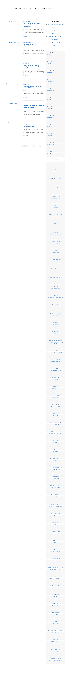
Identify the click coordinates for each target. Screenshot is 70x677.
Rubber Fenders (55, 544)
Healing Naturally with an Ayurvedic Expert (31, 125)
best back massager (55, 189)
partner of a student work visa (55, 485)
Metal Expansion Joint (55, 449)
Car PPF (55, 221)
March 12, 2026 (18, 103)
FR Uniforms (55, 322)
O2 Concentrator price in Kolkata (55, 467)
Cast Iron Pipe (55, 232)
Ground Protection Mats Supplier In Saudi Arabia (55, 343)
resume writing (55, 540)
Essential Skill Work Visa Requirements (55, 293)
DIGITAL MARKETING (26, 21)
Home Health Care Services (55, 361)
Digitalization (55, 270)
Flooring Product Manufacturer (55, 311)
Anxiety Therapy (55, 176)
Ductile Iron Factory (55, 275)
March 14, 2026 (18, 21)
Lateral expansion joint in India (55, 406)
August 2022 (49, 151)
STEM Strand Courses (55, 594)
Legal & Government (55, 411)
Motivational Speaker (55, 456)
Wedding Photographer (55, 649)
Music (56, 460)
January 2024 (49, 113)
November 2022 (49, 144)
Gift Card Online (56, 329)
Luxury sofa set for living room (55, 435)
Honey (55, 375)
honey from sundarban (55, 377)
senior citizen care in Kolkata (55, 553)
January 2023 (49, 140)
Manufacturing (37, 8)
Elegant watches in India (55, 288)
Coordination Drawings (55, 241)
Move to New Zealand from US (55, 458)
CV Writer (55, 261)
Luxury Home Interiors (55, 431)
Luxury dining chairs (55, 424)
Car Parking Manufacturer (55, 216)
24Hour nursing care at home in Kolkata (55, 162)
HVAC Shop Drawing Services (55, 384)
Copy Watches (55, 243)
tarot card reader (55, 605)
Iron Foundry (55, 397)
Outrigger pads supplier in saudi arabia (55, 476)
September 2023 (50, 122)
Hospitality (29, 8)
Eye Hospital (55, 302)
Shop (55, 576)
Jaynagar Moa (55, 402)
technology (55, 607)
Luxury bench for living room (55, 422)
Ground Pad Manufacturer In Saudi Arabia (55, 338)
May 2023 (48, 131)
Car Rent (55, 223)
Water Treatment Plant (55, 641)
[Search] (64, 3)
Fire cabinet (55, 306)
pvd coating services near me (55, 517)
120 (21, 146)
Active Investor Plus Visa (55, 167)
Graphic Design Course (55, 331)
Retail (50, 8)
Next (40, 146)
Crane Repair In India (55, 250)
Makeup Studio (55, 440)
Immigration (55, 386)
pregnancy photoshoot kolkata (55, 508)
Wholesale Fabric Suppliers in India (55, 660)
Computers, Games (55, 239)
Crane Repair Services (55, 252)
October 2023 (49, 119)
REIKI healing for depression (55, 531)
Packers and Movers (55, 478)
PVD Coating (55, 515)
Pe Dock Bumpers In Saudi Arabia (55, 487)
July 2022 (48, 153)
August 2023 (49, 124)
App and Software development (55, 178)
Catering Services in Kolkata (55, 234)
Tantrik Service (55, 603)
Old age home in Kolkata (55, 469)
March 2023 (49, 135)
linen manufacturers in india (55, 417)
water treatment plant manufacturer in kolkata (55, 644)
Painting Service (55, 480)
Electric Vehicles (55, 284)
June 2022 (48, 155)
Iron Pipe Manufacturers (55, 399)
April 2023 (48, 133)
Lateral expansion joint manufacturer (55, 408)
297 (35, 146)
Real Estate (44, 8)
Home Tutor (55, 368)
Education (15, 8)
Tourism (55, 621)
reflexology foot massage (55, 526)
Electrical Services (55, 286)
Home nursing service (55, 366)
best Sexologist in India (55, 198)
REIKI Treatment (55, 533)
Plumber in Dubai (55, 492)
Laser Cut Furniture (55, 404)
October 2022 (49, 146)
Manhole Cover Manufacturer (55, 442)
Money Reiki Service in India (55, 453)
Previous (11, 146)
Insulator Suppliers (55, 395)
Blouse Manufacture (55, 207)
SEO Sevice (55, 562)
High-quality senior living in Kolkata (55, 352)
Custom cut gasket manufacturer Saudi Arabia (55, 257)
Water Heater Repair (55, 634)
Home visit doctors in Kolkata (55, 370)
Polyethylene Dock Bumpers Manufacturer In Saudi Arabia (55, 499)
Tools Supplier (55, 614)
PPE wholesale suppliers (55, 504)
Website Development (27, 42)
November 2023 (50, 117)
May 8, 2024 (54, 45)
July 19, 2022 (54, 33)
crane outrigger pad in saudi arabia (55, 248)
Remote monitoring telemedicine (55, 535)
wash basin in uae (55, 632)
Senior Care (55, 549)
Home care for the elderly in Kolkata (55, 357)
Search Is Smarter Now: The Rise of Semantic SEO (33, 106)
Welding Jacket (55, 653)
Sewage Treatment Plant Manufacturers (55, 567)
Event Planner (55, 295)
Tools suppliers (55, 616)
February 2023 (49, 137)
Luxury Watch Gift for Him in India (55, 438)
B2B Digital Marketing (55, 185)
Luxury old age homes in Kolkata (55, 433)
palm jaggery (55, 483)
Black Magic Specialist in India (55, 203)
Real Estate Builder (55, 524)
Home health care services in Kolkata (55, 363)
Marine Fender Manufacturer (55, 447)
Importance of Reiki (55, 388)
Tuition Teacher (55, 625)
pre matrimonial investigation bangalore (55, 506)
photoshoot (55, 489)
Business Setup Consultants (56, 212)
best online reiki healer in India (55, 196)
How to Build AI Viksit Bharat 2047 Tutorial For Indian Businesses (32, 25)
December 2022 (49, 142)
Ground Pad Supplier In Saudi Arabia (55, 340)
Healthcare (21, 8)
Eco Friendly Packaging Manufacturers (55, 277)
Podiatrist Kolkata (55, 496)
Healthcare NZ (55, 350)
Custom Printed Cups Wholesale (55, 259)
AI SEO (55, 171)
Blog (55, 205)
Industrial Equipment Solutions (55, 393)
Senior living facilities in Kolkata (55, 558)
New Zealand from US (55, 462)
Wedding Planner (55, 651)
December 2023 (49, 115)
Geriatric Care (55, 324)
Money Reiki (55, 451)
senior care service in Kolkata (55, 551)
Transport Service (55, 623)
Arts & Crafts (55, 180)
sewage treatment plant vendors (55, 571)
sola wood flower (55, 585)
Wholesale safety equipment (55, 662)
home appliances (55, 354)
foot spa (55, 320)
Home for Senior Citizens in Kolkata (55, 359)
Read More (25, 36)
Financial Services (55, 304)
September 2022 (50, 149)
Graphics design (55, 333)
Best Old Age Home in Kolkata (55, 194)
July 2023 (48, 126)
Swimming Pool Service (55, 598)
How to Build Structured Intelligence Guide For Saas (32, 66)
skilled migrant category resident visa (55, 578)
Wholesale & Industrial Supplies (55, 658)
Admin (8, 21)
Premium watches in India (55, 513)
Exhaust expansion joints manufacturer (55, 297)
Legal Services (55, 415)
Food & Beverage (55, 315)
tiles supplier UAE (55, 612)
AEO (55, 169)
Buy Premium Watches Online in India (55, 214)
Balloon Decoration (55, 187)
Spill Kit (55, 589)
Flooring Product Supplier (55, 313)
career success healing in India (55, 225)
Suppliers (55, 596)
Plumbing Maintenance (55, 494)
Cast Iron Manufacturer (55, 230)
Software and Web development (55, 580)
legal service (55, 413)
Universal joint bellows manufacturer (55, 630)
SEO (24, 103)
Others (55, 8)
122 (28, 146)
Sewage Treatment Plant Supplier (55, 569)
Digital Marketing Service (55, 268)
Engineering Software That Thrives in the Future (32, 45)
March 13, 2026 (18, 74)
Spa (55, 587)
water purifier (55, 639)
